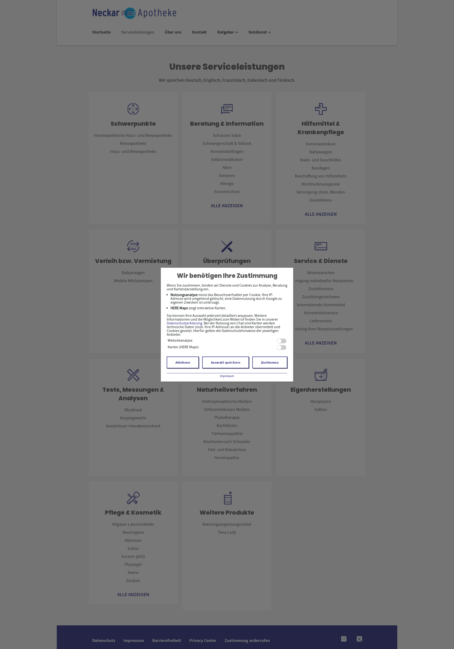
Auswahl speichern (225, 362)
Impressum (227, 376)
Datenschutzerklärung (184, 323)
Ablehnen (182, 362)
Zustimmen (270, 362)
